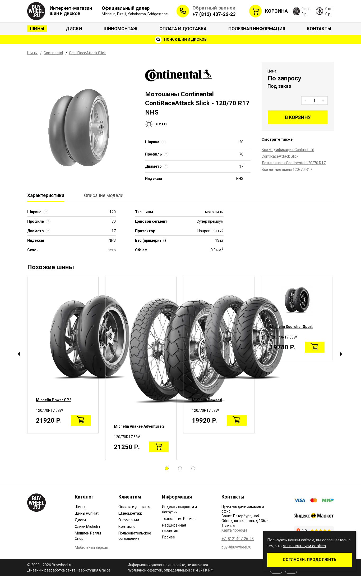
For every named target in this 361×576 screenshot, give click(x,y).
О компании (128, 520)
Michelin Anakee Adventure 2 (139, 426)
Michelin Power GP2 (53, 400)
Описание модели (103, 195)
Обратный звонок (213, 8)
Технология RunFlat (179, 518)
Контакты (319, 28)
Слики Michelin (87, 526)
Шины (37, 28)
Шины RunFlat (87, 513)
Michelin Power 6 (207, 400)
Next (341, 354)
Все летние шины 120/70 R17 (287, 169)
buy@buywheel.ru (236, 547)
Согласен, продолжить (309, 559)
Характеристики (45, 195)
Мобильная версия (91, 547)
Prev (18, 354)
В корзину (298, 117)
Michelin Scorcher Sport (291, 326)
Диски (74, 28)
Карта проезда (234, 530)
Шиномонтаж (121, 28)
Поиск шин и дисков (185, 39)
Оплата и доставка (183, 28)
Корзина (276, 11)
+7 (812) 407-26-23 (213, 14)
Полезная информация (256, 28)
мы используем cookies (304, 545)
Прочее (168, 537)
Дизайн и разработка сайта (51, 570)
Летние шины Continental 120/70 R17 (294, 163)
